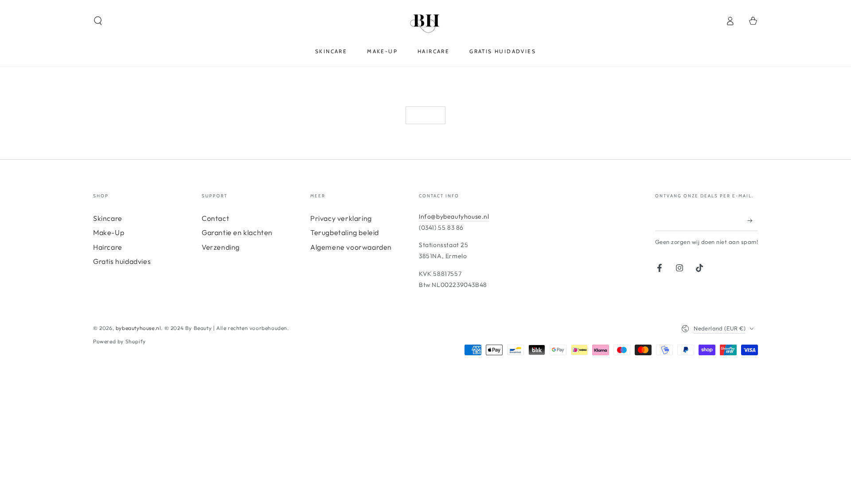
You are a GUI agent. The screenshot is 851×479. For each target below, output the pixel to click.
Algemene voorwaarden (351, 247)
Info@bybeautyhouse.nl (454, 216)
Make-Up (108, 232)
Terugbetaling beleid (344, 232)
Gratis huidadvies (122, 261)
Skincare (107, 218)
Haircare (107, 247)
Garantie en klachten (237, 232)
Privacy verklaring (341, 218)
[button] (97, 21)
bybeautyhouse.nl (138, 328)
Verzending (221, 247)
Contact (215, 218)
